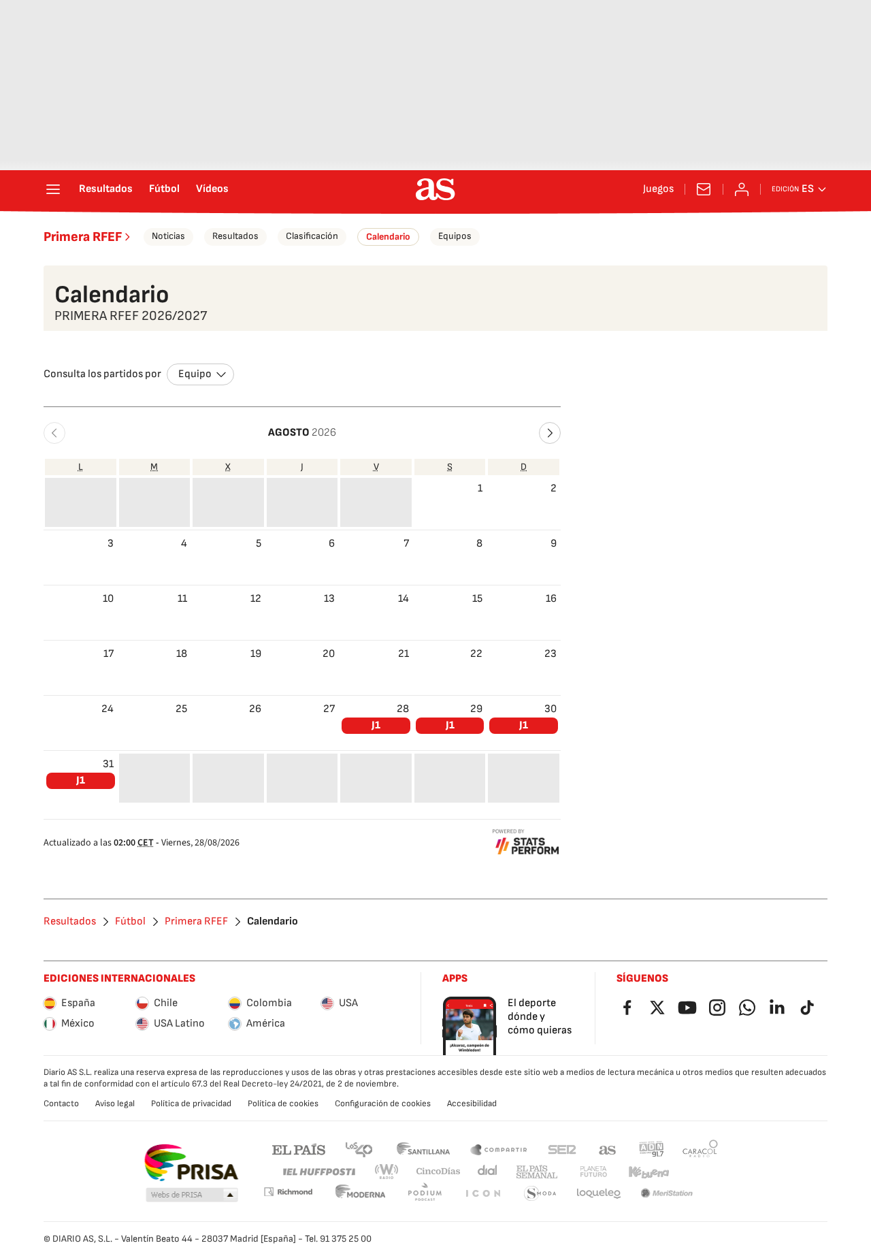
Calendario (388, 236)
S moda (540, 1193)
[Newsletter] (703, 189)
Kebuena (648, 1171)
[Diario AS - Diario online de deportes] (435, 189)
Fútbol (164, 189)
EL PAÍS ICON (482, 1193)
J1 (376, 725)
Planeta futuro (593, 1171)
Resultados (106, 189)
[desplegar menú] (53, 189)
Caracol (700, 1148)
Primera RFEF (83, 237)
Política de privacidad (191, 1103)
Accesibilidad (472, 1103)
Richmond (288, 1191)
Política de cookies (283, 1103)
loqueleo (598, 1193)
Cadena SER (562, 1148)
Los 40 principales (358, 1148)
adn (651, 1148)
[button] (54, 433)
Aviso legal (115, 1103)
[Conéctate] (742, 189)
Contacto (61, 1103)
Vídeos (212, 189)
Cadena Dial (488, 1171)
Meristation (667, 1193)
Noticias (168, 236)
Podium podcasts (424, 1193)
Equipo (195, 374)
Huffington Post (318, 1171)
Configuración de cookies (383, 1103)
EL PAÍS (299, 1148)
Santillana (423, 1148)
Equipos (455, 236)
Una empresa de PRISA (191, 1162)
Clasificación (312, 236)
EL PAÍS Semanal (536, 1171)
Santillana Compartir (498, 1148)
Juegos (658, 189)
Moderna (361, 1193)
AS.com (607, 1148)
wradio (387, 1171)
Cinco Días (438, 1171)
